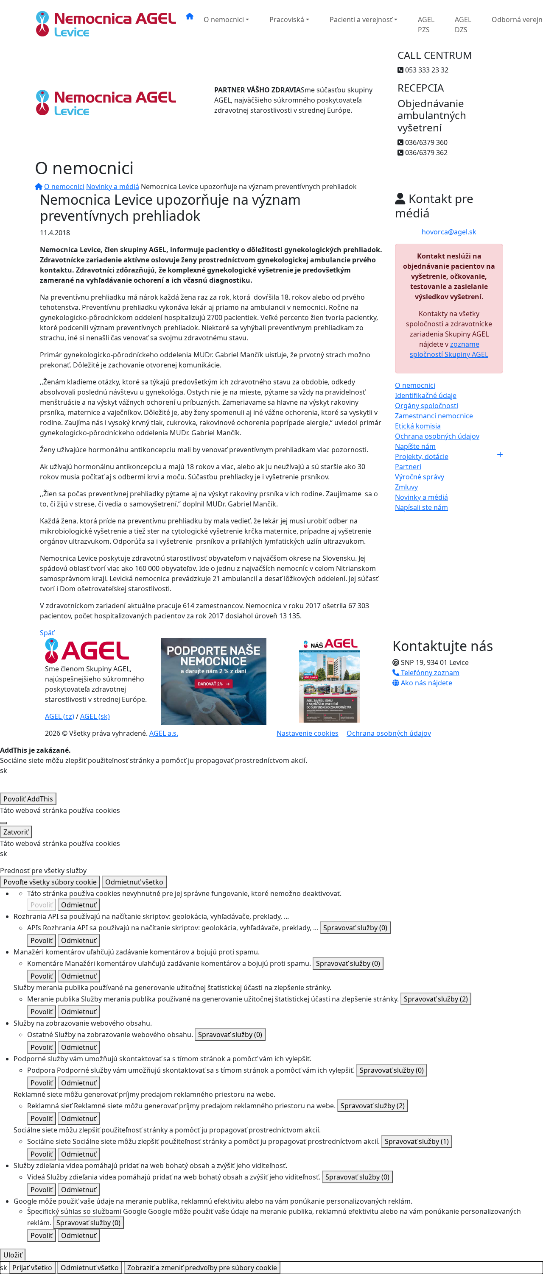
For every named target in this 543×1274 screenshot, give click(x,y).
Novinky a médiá (112, 186)
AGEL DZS (463, 24)
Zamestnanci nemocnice (434, 415)
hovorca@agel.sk (449, 231)
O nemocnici (224, 19)
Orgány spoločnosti (426, 405)
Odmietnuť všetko (134, 882)
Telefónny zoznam (429, 672)
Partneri (408, 466)
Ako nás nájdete (425, 682)
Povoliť (42, 905)
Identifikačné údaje (425, 395)
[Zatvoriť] (3, 823)
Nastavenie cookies (308, 733)
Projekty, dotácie (421, 456)
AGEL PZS (426, 24)
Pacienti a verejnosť (361, 19)
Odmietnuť (78, 905)
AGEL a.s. (163, 733)
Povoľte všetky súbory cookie (50, 882)
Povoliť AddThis (28, 799)
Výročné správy (419, 476)
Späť (47, 632)
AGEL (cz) (59, 716)
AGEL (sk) (95, 716)
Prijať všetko (32, 1267)
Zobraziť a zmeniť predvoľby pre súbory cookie (202, 1267)
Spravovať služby (355, 927)
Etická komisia (418, 426)
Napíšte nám (415, 446)
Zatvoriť (15, 832)
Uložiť (12, 1255)
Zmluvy (406, 487)
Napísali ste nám (421, 507)
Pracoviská (286, 19)
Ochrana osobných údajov (437, 436)
